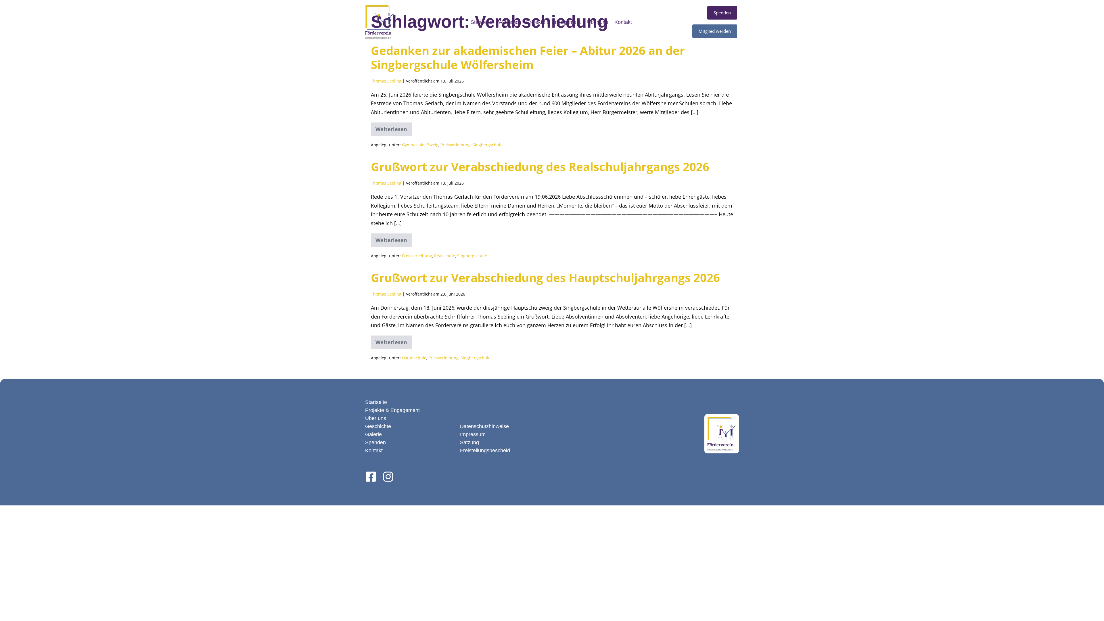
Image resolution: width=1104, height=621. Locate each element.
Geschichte (378, 426)
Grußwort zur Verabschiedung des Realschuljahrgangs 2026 (540, 167)
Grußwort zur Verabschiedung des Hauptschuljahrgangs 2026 (545, 277)
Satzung (469, 442)
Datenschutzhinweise (484, 426)
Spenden (375, 442)
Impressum (473, 434)
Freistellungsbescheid (485, 450)
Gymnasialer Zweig (420, 144)
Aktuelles (509, 22)
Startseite (481, 22)
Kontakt (623, 22)
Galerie (373, 434)
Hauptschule (414, 358)
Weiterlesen (393, 127)
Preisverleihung (455, 144)
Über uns (597, 22)
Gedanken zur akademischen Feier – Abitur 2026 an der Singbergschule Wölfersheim (528, 57)
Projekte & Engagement (553, 22)
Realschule (444, 255)
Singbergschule (488, 144)
